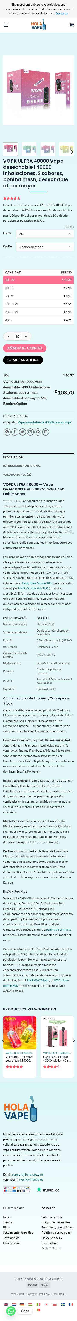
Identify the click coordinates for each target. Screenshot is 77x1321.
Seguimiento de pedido (18, 1232)
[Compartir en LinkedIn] (45, 432)
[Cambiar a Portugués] (38, 1310)
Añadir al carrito (24, 348)
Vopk (68, 422)
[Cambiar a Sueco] (63, 1304)
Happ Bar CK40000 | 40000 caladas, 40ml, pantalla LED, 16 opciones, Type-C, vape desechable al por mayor (57, 1058)
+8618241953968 (31, 1179)
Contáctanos (11, 1243)
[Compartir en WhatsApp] (7, 432)
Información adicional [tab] (22, 466)
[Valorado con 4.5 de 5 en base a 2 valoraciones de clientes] (38, 198)
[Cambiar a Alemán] (22, 1304)
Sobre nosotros (52, 1217)
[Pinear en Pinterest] (37, 432)
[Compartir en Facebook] (14, 432)
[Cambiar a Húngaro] (30, 1304)
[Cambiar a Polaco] (55, 1304)
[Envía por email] (30, 432)
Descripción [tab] (13, 457)
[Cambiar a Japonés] (47, 1304)
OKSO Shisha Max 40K (33, 588)
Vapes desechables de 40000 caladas (41, 422)
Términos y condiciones (57, 1227)
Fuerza (7, 233)
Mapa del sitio (51, 1248)
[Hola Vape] (38, 25)
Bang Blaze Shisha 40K (37, 583)
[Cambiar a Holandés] (14, 1304)
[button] (5, 25)
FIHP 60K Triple (37, 980)
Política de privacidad (56, 1232)
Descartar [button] (62, 13)
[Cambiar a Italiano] (38, 1304)
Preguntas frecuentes (56, 1222)
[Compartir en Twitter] (22, 432)
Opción (7, 246)
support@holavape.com (28, 1174)
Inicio (7, 1217)
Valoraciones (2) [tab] (17, 474)
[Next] (67, 90)
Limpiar (69, 227)
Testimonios (11, 1238)
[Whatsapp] (11, 1311)
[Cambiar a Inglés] (6, 1304)
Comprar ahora (23, 360)
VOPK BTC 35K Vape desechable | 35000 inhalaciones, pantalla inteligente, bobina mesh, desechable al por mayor (19, 1058)
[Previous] (10, 90)
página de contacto (58, 929)
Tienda (7, 1222)
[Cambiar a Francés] (71, 1304)
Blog (6, 1227)
